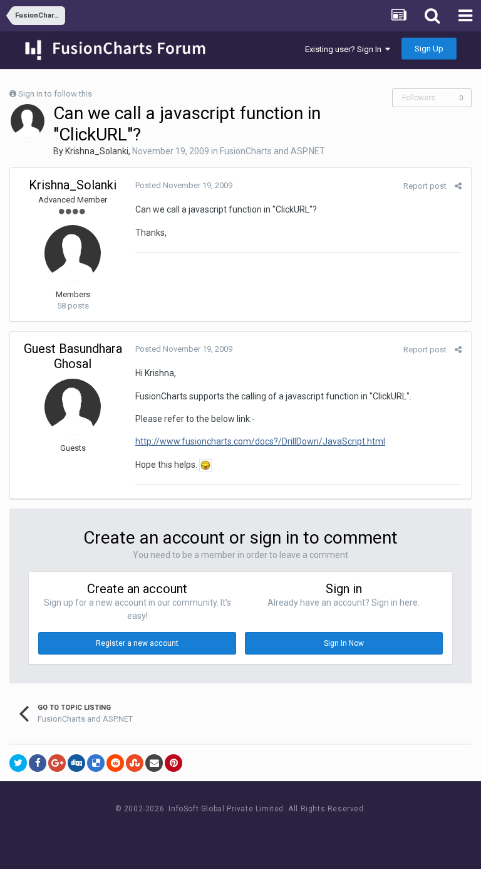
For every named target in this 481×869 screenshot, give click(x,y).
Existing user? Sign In (345, 49)
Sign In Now (344, 643)
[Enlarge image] (205, 465)
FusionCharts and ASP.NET (272, 151)
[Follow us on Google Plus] (284, 832)
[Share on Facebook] (37, 763)
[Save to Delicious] (96, 763)
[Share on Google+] (57, 763)
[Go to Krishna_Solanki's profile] (27, 121)
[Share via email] (154, 763)
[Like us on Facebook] (228, 832)
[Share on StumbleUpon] (134, 763)
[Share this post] (458, 186)
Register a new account (137, 643)
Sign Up (429, 48)
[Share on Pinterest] (173, 763)
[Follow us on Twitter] (256, 832)
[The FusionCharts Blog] (200, 832)
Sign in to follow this (55, 93)
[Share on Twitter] (18, 763)
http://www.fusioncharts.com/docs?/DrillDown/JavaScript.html (260, 441)
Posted (183, 185)
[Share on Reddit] (115, 763)
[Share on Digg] (76, 763)
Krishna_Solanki (96, 151)
